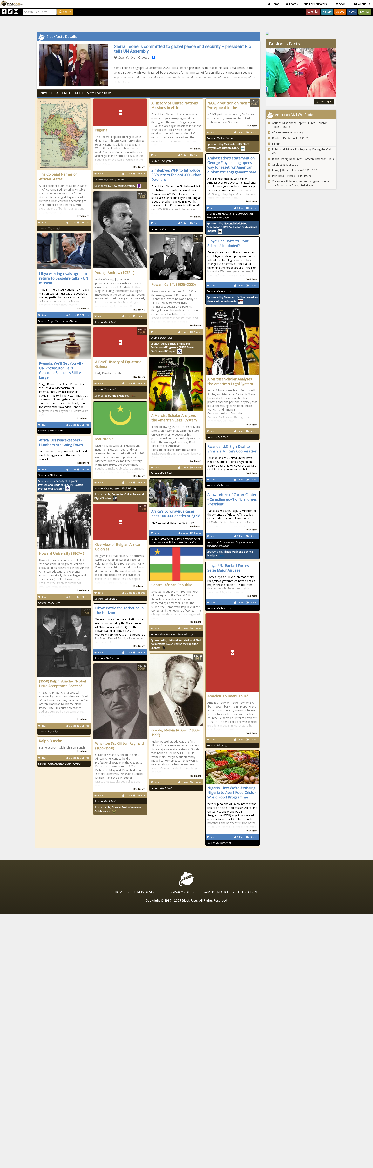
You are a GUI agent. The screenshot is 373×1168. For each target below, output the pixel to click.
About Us (364, 4)
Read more (83, 215)
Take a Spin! (325, 101)
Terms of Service (147, 892)
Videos (340, 11)
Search (67, 12)
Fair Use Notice (216, 892)
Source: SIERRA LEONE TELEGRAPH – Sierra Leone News (75, 93)
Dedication (247, 892)
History (327, 11)
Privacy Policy (182, 892)
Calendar (312, 11)
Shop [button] (342, 4)
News (352, 11)
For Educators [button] (318, 4)
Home (275, 4)
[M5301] (301, 33)
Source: (49, 228)
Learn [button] (292, 4)
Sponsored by (114, 185)
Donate (365, 11)
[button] (20, 1163)
